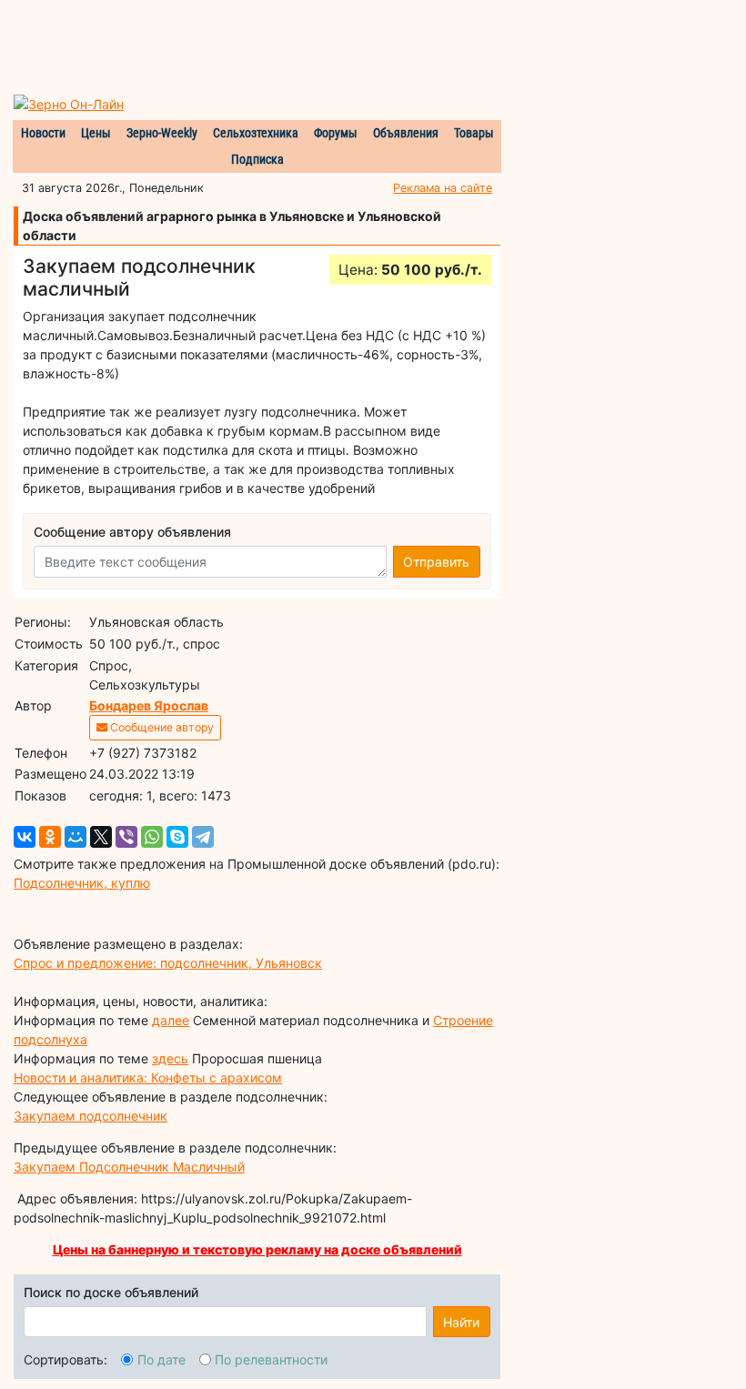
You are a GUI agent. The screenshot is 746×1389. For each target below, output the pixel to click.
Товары (474, 133)
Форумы (336, 133)
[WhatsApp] (152, 837)
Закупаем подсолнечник (90, 1115)
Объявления (406, 133)
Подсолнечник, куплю (82, 883)
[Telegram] (203, 837)
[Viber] (126, 837)
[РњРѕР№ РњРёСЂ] (75, 837)
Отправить (436, 561)
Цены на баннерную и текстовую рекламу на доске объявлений (257, 1249)
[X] (101, 837)
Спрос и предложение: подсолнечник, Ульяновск (168, 963)
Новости (43, 133)
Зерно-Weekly (161, 133)
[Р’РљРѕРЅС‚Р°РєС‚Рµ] (24, 837)
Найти (461, 1322)
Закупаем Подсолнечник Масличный (129, 1166)
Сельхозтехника (255, 133)
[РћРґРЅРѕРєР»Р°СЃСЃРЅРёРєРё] (50, 837)
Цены (96, 133)
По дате (161, 1359)
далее (170, 1020)
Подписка (257, 159)
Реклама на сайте (442, 188)
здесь (170, 1058)
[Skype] (177, 837)
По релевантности (271, 1359)
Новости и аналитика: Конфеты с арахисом (148, 1077)
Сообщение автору (160, 727)
